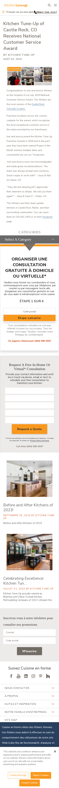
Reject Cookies (41, 775)
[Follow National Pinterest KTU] (40, 676)
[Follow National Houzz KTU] (48, 676)
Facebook (47, 216)
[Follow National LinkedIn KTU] (26, 676)
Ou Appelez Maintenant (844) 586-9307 (29, 341)
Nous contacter (17, 688)
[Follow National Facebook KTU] (11, 676)
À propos (11, 696)
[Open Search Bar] (49, 5)
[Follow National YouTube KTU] (18, 676)
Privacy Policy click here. (39, 440)
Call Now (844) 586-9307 (29, 446)
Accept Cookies (29, 782)
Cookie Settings (18, 775)
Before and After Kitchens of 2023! (28, 507)
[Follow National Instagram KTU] (33, 676)
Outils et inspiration (20, 704)
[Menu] (55, 5)
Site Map (11, 720)
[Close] (55, 751)
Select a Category (18, 239)
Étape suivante (29, 318)
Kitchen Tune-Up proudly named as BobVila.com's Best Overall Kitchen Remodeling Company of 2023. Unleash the (28, 597)
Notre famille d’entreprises (26, 712)
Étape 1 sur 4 (32, 301)
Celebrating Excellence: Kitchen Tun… (23, 581)
